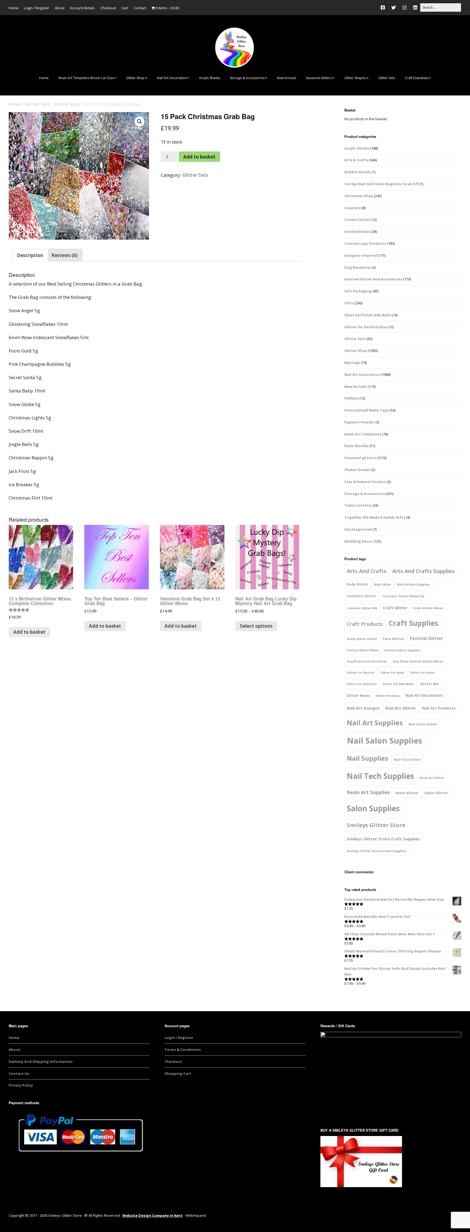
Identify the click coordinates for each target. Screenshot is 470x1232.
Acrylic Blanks (209, 78)
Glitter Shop (135, 78)
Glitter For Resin (422, 672)
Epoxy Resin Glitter (362, 639)
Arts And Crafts (366, 571)
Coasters (352, 207)
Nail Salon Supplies (384, 740)
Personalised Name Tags (366, 410)
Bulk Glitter (382, 584)
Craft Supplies (413, 623)
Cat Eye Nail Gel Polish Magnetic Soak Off (381, 183)
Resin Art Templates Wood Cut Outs (86, 78)
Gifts (349, 303)
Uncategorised (358, 529)
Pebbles (351, 398)
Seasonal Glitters (319, 78)
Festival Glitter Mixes (363, 650)
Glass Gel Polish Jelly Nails (367, 314)
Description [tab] (30, 255)
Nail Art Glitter (400, 708)
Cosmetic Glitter (361, 596)
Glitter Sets (386, 78)
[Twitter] (394, 7)
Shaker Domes (357, 469)
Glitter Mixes (358, 695)
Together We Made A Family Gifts (374, 517)
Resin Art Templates (362, 434)
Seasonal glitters (360, 457)
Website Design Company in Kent (152, 1215)
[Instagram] (404, 7)
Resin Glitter (407, 792)
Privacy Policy (21, 1085)
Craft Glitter (395, 607)
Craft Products (365, 624)
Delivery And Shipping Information (41, 1061)
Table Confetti (358, 505)
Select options (256, 626)
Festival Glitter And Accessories (373, 279)
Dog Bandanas (357, 267)
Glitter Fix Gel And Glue (365, 326)
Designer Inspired (360, 255)
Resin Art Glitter (432, 778)
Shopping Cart (178, 1073)
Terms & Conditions (183, 1049)
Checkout (108, 7)
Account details (82, 7)
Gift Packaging (358, 291)
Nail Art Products (439, 708)
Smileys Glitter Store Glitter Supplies (376, 851)
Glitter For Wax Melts (398, 684)
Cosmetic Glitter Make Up (403, 596)
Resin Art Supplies (368, 792)
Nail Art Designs (363, 708)
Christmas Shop (358, 195)
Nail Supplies (367, 758)
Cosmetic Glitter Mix (362, 608)
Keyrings (352, 362)
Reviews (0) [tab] (64, 255)
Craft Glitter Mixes (428, 608)
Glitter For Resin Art (362, 684)
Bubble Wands (357, 171)
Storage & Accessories (247, 78)
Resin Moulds (356, 445)
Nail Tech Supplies (380, 776)
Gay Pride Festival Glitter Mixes (418, 661)
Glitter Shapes (355, 78)
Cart (124, 7)
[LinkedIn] (415, 7)
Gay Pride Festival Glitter (367, 661)
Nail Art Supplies (375, 722)
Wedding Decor (358, 541)
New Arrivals (286, 78)
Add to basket (199, 157)
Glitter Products (388, 696)
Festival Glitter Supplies (402, 650)
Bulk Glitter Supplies (413, 584)
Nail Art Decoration (172, 78)
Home (13, 7)
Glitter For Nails (392, 672)
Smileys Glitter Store (376, 825)
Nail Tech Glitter (407, 759)
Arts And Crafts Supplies (423, 571)
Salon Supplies (373, 808)
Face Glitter (393, 638)
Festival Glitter (426, 638)
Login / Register (36, 7)
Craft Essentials (416, 78)
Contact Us (19, 1073)
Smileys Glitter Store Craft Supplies (383, 838)
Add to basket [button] (29, 632)
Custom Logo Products (365, 243)
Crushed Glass (357, 231)
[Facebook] (384, 7)
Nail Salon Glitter (423, 724)
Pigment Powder (359, 422)
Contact (140, 7)
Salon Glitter (436, 792)
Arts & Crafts (356, 159)
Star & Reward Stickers (365, 481)
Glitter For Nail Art (361, 672)
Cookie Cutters (358, 219)
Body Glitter (357, 584)
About (59, 7)
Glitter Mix (429, 684)
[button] (139, 121)
